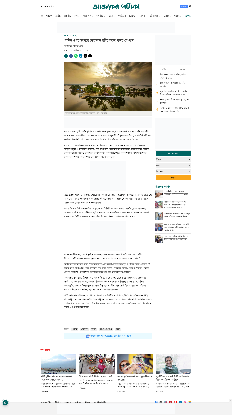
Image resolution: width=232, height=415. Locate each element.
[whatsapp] (76, 56)
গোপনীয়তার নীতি (100, 402)
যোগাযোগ (78, 402)
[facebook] (71, 56)
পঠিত (164, 70)
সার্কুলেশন (67, 402)
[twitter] (85, 56)
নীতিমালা (88, 402)
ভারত (93, 329)
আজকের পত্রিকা (46, 402)
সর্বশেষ (182, 70)
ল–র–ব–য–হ (106, 329)
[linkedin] (81, 56)
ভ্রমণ (118, 329)
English (184, 6)
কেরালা (84, 329)
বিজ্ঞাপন (58, 402)
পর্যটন (74, 329)
